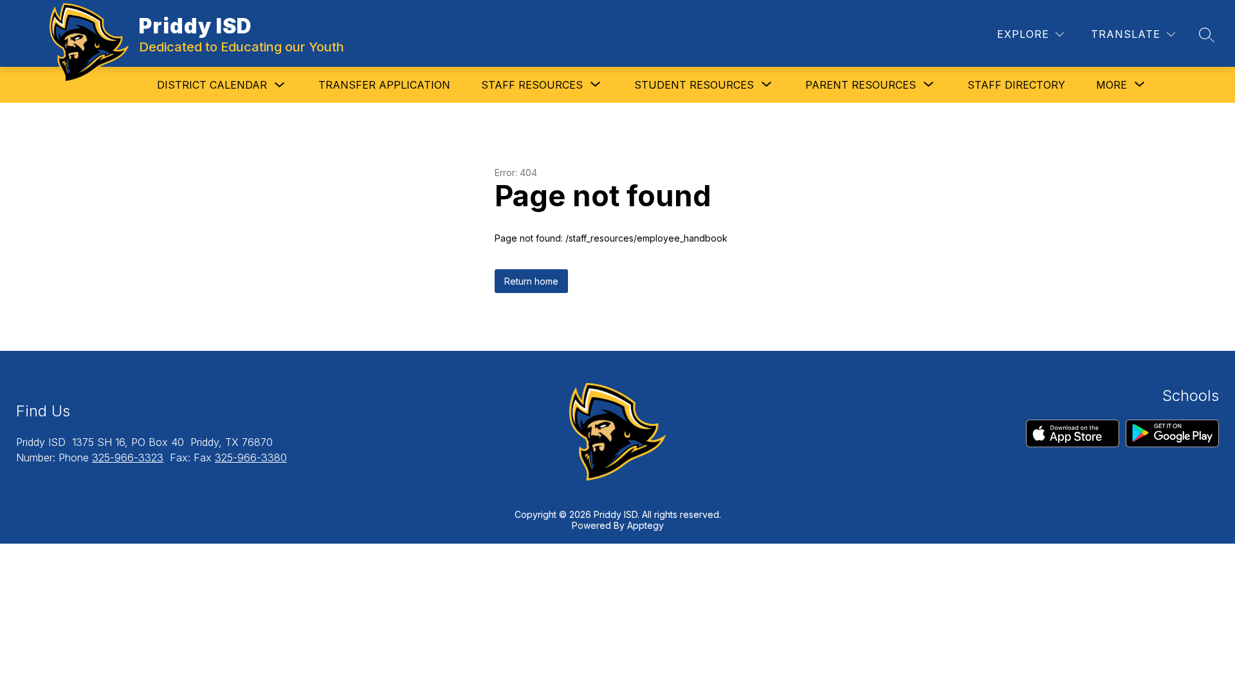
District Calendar (212, 84)
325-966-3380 (251, 457)
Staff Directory (1016, 84)
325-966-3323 (127, 457)
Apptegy (645, 525)
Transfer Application (384, 84)
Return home (531, 281)
